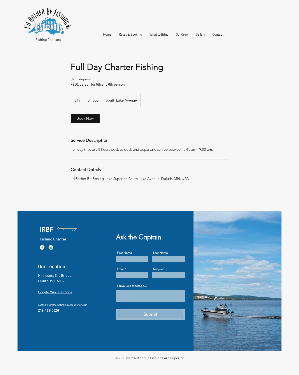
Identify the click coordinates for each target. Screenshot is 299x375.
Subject (158, 268)
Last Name (160, 252)
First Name (124, 252)
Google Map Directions (55, 292)
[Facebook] (42, 247)
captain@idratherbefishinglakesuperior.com (62, 304)
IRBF (46, 229)
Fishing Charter (53, 239)
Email (120, 268)
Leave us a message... (132, 285)
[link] (85, 118)
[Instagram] (51, 247)
